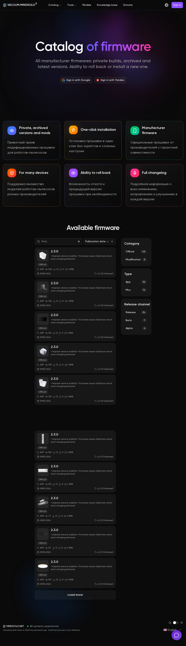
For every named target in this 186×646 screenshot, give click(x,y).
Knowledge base (107, 5)
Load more (75, 595)
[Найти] (78, 241)
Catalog (53, 5)
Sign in (177, 5)
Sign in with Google (78, 80)
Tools (70, 5)
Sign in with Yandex (112, 80)
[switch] (176, 622)
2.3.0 (54, 251)
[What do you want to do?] (176, 635)
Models (86, 5)
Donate (128, 5)
